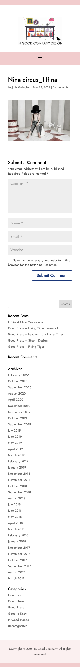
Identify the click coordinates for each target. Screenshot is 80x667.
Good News (16, 601)
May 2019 (15, 443)
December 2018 (19, 473)
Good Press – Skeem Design (28, 340)
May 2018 (15, 517)
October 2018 (17, 486)
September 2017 (19, 566)
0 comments (60, 87)
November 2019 (19, 412)
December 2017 (19, 547)
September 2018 (19, 492)
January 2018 (17, 541)
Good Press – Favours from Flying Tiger (35, 334)
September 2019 (19, 424)
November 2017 (19, 554)
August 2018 (16, 498)
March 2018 (16, 529)
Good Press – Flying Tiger (26, 346)
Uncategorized (18, 626)
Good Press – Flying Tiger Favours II (33, 328)
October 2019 (17, 418)
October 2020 (17, 381)
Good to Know (17, 613)
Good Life (15, 595)
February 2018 (18, 535)
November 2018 (19, 480)
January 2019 (17, 467)
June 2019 (15, 436)
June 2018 (15, 510)
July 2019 (14, 430)
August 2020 (17, 393)
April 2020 (15, 399)
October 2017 (17, 560)
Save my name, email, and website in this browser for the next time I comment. (39, 262)
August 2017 (16, 572)
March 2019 (16, 455)
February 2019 (18, 461)
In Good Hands (18, 619)
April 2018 (15, 523)
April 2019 (15, 449)
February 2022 (18, 375)
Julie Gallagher (21, 87)
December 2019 (19, 406)
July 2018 (14, 504)
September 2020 (19, 387)
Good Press (16, 607)
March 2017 (16, 578)
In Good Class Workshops (25, 322)
